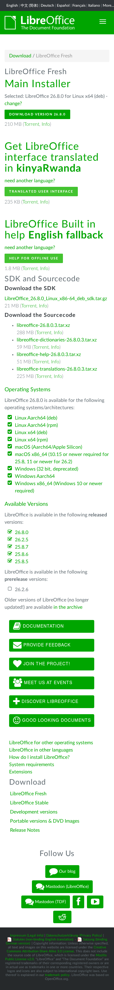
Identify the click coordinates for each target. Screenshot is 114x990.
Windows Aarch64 (35, 476)
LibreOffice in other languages (41, 750)
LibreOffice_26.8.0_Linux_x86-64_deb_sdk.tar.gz (56, 298)
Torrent (31, 124)
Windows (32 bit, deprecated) (46, 469)
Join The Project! (46, 663)
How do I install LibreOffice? (39, 757)
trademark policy (57, 975)
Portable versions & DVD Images (44, 821)
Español (63, 5)
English (12, 5)
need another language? (30, 180)
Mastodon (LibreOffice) (66, 886)
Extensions (20, 771)
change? (13, 103)
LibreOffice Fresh (28, 793)
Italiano (94, 5)
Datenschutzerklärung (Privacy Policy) (74, 935)
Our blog (66, 871)
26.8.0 (21, 532)
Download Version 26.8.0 (37, 114)
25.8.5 (21, 561)
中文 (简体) (29, 5)
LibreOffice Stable (29, 802)
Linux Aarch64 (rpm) (36, 425)
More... (108, 5)
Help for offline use (33, 258)
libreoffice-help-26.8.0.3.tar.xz (49, 354)
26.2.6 (21, 589)
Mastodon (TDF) (50, 901)
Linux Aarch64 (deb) (36, 418)
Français (78, 5)
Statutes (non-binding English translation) (43, 939)
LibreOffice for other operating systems (51, 742)
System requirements (32, 764)
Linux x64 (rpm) (31, 439)
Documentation (42, 626)
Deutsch (47, 5)
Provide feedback (46, 645)
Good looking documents (56, 720)
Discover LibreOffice (49, 701)
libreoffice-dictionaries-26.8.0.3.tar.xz (57, 339)
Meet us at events (47, 682)
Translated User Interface (41, 191)
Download (20, 55)
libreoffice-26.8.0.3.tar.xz (43, 325)
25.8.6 (21, 554)
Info (46, 124)
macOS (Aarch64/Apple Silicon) (48, 447)
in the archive (68, 607)
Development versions (33, 812)
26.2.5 (21, 539)
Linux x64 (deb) (31, 432)
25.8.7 (21, 547)
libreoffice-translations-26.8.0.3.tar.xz (57, 369)
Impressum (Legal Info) (26, 935)
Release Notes (25, 830)
